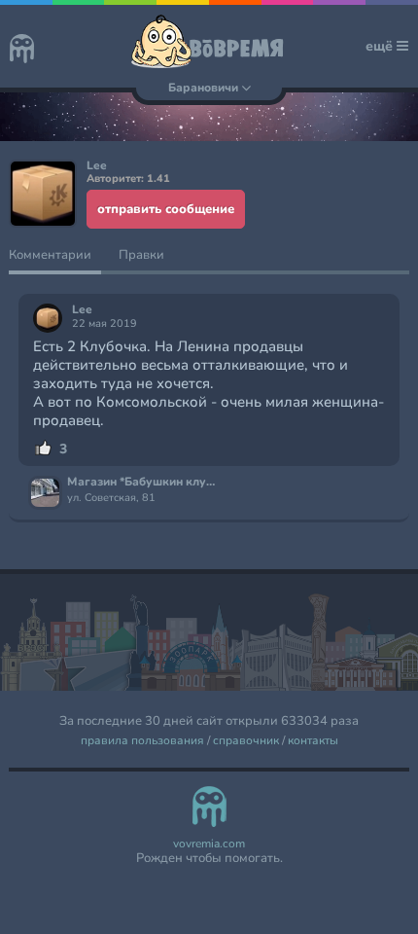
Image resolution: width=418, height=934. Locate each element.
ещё (381, 46)
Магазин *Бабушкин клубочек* (143, 482)
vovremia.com (209, 844)
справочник (246, 741)
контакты (313, 741)
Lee (82, 310)
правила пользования (142, 741)
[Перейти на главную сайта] (22, 50)
